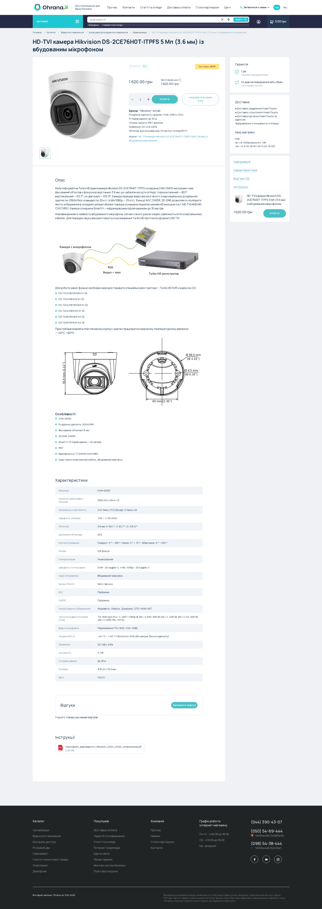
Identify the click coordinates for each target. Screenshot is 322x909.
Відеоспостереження (72, 32)
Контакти (129, 7)
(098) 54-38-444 (266, 843)
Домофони (40, 871)
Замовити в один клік (200, 99)
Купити (165, 99)
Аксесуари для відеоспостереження (108, 32)
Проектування (103, 859)
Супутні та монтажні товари (50, 859)
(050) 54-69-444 (267, 831)
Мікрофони (94, 25)
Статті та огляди (151, 7)
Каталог (51, 32)
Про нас (112, 7)
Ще (226, 7)
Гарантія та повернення (109, 836)
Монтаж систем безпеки (109, 865)
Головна (37, 32)
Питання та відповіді (107, 847)
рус (285, 7)
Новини (155, 836)
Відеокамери (140, 32)
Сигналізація (41, 830)
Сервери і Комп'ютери (112, 25)
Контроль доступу (44, 842)
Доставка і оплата (178, 7)
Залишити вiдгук (184, 705)
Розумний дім (41, 847)
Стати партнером (207, 7)
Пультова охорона (106, 871)
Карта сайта (102, 853)
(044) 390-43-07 (266, 822)
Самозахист (40, 853)
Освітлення (40, 865)
